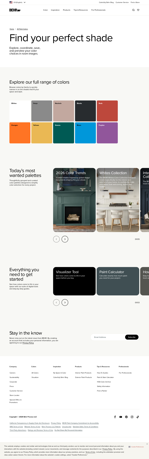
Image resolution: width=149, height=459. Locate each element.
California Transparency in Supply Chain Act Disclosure (30, 423)
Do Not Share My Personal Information (68, 430)
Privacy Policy (28, 342)
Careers (12, 373)
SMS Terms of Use (16, 426)
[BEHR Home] (15, 10)
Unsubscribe (66, 426)
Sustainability (14, 377)
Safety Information (103, 386)
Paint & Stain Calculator (105, 377)
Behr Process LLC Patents (51, 426)
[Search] (133, 10)
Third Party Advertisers (18, 430)
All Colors (35, 373)
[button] (136, 447)
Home (12, 29)
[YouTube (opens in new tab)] (121, 417)
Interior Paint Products (83, 373)
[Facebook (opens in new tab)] (115, 417)
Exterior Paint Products (83, 377)
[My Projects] (138, 10)
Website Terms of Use (32, 426)
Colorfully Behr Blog (60, 377)
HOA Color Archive (104, 382)
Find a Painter (102, 391)
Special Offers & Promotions (15, 401)
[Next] (65, 239)
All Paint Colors (22, 29)
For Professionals (125, 373)
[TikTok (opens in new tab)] (138, 417)
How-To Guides (102, 373)
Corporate (13, 382)
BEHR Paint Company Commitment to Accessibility (80, 423)
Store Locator (14, 395)
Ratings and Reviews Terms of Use (40, 430)
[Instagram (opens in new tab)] (132, 417)
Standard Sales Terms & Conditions (85, 426)
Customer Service (16, 391)
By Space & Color (59, 373)
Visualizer (35, 377)
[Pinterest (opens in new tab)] (126, 417)
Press (12, 386)
